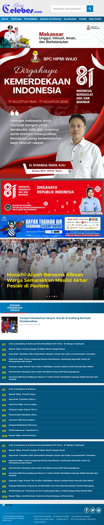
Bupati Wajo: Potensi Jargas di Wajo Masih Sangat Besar (37, 349)
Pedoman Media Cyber (44, 519)
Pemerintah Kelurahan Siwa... (23, 415)
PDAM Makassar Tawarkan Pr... (24, 430)
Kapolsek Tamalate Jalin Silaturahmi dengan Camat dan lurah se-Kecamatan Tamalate (52, 354)
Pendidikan (31, 19)
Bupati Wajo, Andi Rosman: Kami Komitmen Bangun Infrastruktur (41, 496)
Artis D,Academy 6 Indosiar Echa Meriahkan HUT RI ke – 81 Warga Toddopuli (46, 344)
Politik (82, 19)
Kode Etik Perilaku (61, 516)
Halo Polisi (95, 19)
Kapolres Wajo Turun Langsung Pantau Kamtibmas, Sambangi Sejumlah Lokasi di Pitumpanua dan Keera (49, 360)
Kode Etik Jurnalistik (42, 516)
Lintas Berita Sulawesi (81, 516)
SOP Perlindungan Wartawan (83, 519)
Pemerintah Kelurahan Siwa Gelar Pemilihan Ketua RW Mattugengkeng (44, 372)
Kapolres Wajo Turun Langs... (23, 404)
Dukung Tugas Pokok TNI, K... (23, 409)
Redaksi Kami (62, 519)
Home (4, 19)
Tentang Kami (40, 522)
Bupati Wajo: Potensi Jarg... (22, 394)
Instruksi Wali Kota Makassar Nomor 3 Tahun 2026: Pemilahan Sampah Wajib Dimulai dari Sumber (53, 378)
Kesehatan (70, 19)
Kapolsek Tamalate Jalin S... (23, 399)
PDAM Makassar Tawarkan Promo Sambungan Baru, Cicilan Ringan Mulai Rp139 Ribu (50, 491)
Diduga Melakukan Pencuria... (23, 425)
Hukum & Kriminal (50, 19)
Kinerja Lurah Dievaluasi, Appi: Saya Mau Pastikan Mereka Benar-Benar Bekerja (49, 280)
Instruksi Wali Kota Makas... (22, 420)
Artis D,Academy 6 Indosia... (23, 389)
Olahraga (16, 19)
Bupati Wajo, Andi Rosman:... (23, 435)
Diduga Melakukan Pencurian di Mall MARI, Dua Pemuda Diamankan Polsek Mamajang (51, 486)
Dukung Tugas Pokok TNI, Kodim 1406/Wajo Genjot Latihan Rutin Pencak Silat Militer (51, 366)
